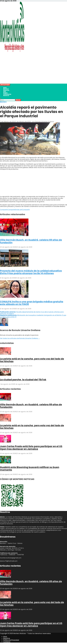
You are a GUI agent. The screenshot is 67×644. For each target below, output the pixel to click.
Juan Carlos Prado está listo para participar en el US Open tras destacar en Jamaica (31, 448)
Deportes (6, 90)
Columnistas (7, 94)
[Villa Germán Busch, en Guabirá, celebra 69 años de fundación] (14, 236)
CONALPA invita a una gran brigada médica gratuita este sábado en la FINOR (31, 303)
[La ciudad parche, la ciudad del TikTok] (5, 375)
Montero (6, 89)
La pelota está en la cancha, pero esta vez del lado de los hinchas (32, 360)
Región (5, 93)
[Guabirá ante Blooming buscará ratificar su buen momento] (5, 463)
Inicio (5, 87)
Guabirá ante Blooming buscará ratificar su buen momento (29, 468)
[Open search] (0, 98)
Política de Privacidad (11, 640)
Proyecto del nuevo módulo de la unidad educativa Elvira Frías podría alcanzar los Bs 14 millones (31, 272)
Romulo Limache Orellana (44, 121)
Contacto (6, 642)
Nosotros (6, 95)
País (4, 91)
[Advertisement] (33, 72)
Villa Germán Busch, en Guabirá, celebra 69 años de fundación (31, 241)
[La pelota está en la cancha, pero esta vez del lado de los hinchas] (5, 354)
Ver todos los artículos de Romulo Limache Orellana (20, 338)
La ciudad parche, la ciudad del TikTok (23, 379)
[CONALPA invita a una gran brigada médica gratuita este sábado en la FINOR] (14, 297)
